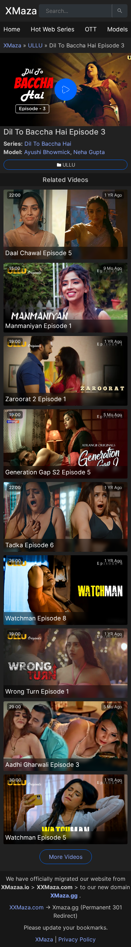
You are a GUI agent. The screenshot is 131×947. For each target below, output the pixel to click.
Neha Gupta (89, 151)
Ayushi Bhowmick (47, 151)
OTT (91, 29)
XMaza (21, 11)
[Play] (65, 89)
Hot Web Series (52, 29)
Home (11, 29)
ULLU (35, 45)
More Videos (65, 856)
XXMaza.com (26, 907)
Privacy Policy (77, 939)
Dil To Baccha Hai (47, 143)
